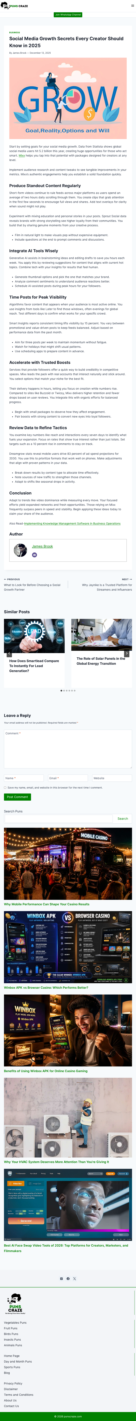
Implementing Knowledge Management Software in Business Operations (72, 523)
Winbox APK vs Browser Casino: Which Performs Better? (46, 987)
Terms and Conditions (18, 1394)
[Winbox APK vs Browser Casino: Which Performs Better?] (68, 947)
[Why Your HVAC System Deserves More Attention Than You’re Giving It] (68, 1118)
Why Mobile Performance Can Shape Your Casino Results (46, 904)
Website (99, 778)
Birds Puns (11, 1334)
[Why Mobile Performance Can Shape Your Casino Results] (68, 864)
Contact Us (11, 1406)
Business (14, 32)
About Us (10, 1400)
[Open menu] (133, 5)
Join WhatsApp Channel (68, 14)
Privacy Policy (13, 1383)
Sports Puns (12, 1367)
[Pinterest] (61, 1278)
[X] (74, 1278)
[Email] (34, 554)
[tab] (61, 690)
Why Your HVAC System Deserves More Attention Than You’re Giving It (56, 1162)
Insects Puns (12, 1339)
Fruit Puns (10, 1328)
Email (54, 778)
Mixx (22, 155)
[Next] (126, 653)
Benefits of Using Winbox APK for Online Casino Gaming (46, 1071)
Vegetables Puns (15, 1322)
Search (123, 819)
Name (10, 778)
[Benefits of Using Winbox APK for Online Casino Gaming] (68, 1031)
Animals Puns (13, 1345)
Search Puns (13, 811)
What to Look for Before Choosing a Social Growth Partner (32, 584)
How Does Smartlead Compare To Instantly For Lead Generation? (34, 666)
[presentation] (34, 636)
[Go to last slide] (9, 653)
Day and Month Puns (18, 1361)
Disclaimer (11, 1389)
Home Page (12, 1356)
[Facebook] (68, 1278)
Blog (7, 1372)
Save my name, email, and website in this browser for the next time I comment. (55, 787)
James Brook (19, 53)
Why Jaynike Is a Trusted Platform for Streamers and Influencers (107, 584)
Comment (13, 733)
